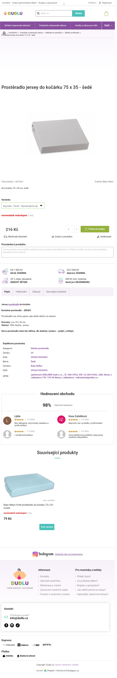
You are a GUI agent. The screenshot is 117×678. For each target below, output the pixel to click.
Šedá (33, 361)
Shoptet (50, 670)
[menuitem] (17, 25)
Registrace (107, 3)
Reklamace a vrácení (50, 585)
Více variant (47, 527)
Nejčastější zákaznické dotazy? (92, 594)
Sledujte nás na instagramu (69, 554)
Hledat (78, 13)
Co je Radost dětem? (87, 581)
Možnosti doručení (17, 236)
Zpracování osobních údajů (54, 589)
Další (106, 25)
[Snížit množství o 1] (73, 229)
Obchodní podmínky (50, 581)
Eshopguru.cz (72, 670)
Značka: (104, 181)
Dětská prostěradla (40, 348)
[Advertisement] (58, 61)
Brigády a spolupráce (47, 3)
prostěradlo (13, 304)
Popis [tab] (7, 291)
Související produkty (56, 291)
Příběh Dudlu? (84, 576)
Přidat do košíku (96, 229)
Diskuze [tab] (36, 291)
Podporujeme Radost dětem (24, 3)
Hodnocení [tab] (105, 236)
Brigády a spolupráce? (88, 585)
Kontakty (6, 3)
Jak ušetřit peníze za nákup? (91, 589)
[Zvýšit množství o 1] (77, 229)
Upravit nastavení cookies (67, 664)
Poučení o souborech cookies (55, 594)
